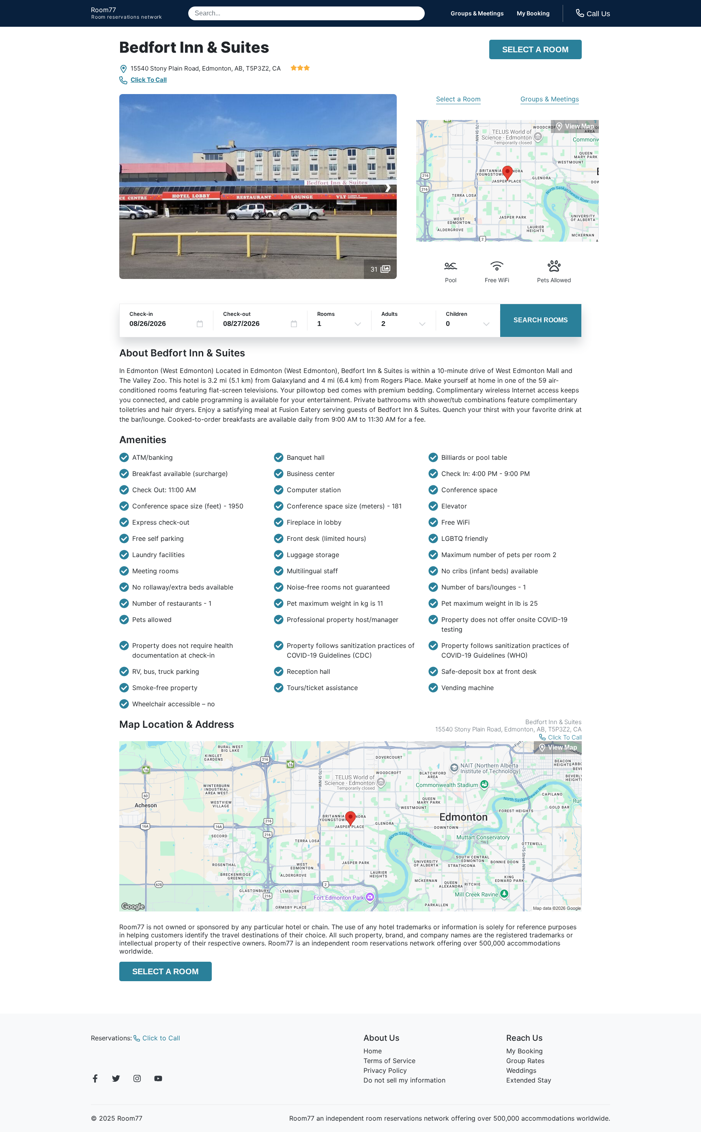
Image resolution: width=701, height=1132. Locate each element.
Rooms (326, 314)
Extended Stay (528, 1080)
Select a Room (535, 49)
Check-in (141, 314)
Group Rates (525, 1061)
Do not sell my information (404, 1080)
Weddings (521, 1070)
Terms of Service (389, 1061)
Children (456, 314)
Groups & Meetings (477, 13)
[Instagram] (137, 1079)
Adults (389, 314)
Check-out (237, 314)
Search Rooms (541, 320)
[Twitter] (116, 1079)
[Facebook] (95, 1079)
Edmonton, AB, (223, 68)
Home (372, 1051)
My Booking (533, 13)
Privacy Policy (385, 1070)
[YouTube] (158, 1079)
